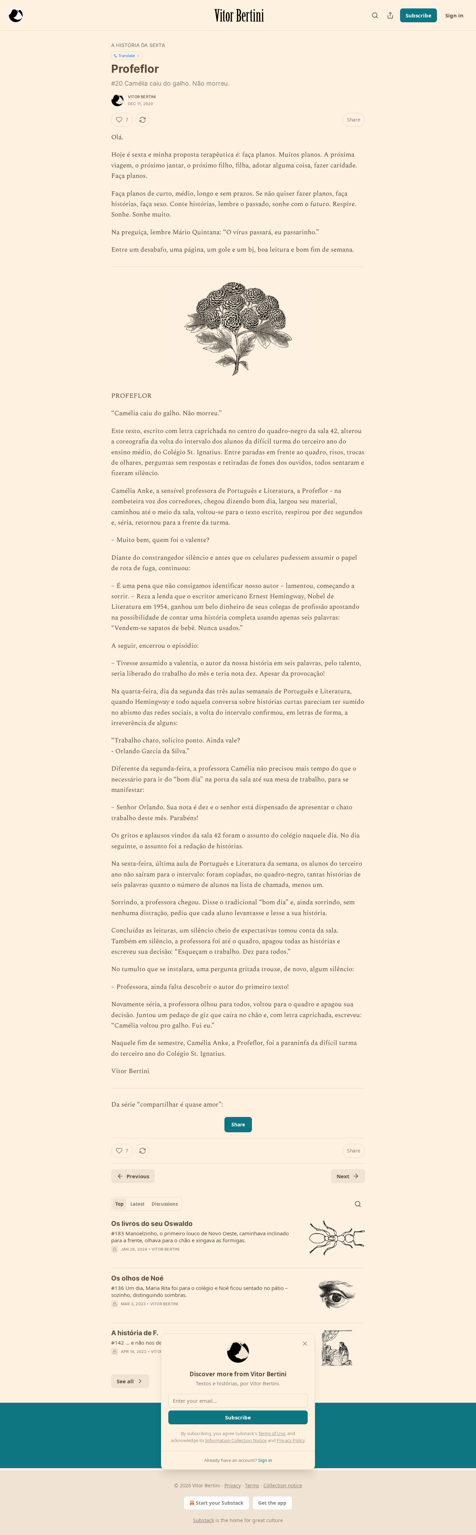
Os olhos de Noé (137, 1278)
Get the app (272, 1502)
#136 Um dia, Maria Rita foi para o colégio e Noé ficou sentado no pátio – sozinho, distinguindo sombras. (199, 1291)
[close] (304, 1343)
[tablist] (146, 1204)
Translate (126, 55)
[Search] (375, 15)
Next (343, 1176)
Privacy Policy (291, 1440)
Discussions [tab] (165, 1204)
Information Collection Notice (236, 1440)
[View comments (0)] (179, 1258)
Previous (137, 1176)
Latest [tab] (137, 1204)
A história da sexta (138, 45)
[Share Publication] (390, 15)
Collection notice (282, 1485)
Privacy (232, 1485)
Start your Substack (220, 1502)
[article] (238, 1241)
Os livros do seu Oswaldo (152, 1224)
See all (125, 1381)
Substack (203, 1520)
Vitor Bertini (142, 96)
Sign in (454, 15)
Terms (252, 1485)
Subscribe (418, 15)
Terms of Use (271, 1433)
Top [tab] (119, 1204)
